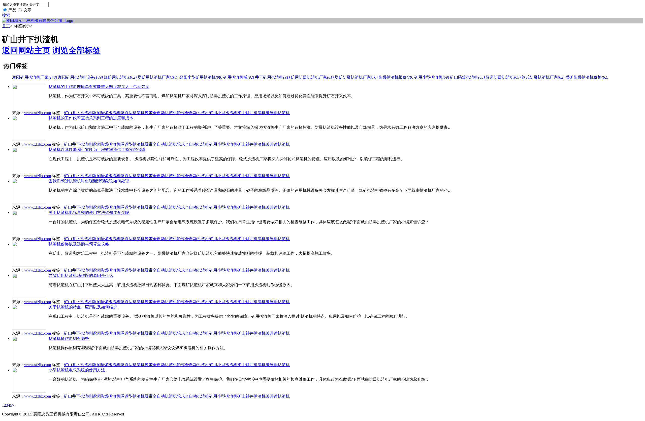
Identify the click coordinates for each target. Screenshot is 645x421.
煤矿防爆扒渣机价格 (586, 77)
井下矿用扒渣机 (272, 77)
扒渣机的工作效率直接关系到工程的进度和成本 (91, 118)
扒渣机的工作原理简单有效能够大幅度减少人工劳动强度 (99, 86)
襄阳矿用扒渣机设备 (80, 77)
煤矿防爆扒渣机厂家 (356, 77)
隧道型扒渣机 (132, 113)
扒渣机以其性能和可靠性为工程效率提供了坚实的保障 (97, 149)
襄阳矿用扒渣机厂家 (34, 77)
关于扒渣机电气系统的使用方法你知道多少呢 (89, 212)
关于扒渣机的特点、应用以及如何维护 (83, 307)
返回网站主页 (26, 50)
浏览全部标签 (76, 50)
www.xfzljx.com (37, 113)
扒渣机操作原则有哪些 (69, 338)
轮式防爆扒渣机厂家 (543, 77)
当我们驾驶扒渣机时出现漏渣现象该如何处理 (89, 181)
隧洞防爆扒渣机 (106, 113)
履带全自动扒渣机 (161, 113)
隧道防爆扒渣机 (503, 77)
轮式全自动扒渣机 (193, 113)
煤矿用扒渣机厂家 (158, 77)
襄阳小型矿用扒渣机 (200, 77)
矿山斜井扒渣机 (251, 113)
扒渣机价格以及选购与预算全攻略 (79, 244)
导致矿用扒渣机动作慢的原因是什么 (81, 275)
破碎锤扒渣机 (278, 113)
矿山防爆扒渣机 (467, 77)
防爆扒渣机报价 (395, 77)
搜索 (6, 15)
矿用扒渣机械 (238, 77)
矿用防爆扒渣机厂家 (312, 77)
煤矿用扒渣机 (120, 77)
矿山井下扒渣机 (78, 113)
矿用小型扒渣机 (431, 77)
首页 (6, 26)
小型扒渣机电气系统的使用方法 (77, 370)
